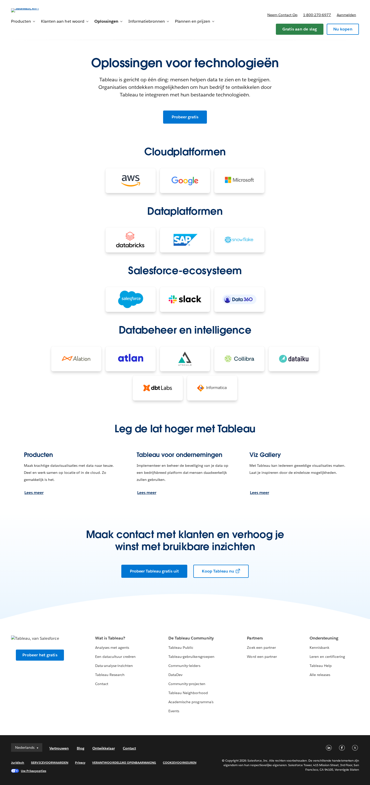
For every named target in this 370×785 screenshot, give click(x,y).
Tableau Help (321, 665)
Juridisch (17, 762)
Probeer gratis (185, 117)
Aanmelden (346, 15)
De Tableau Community (190, 638)
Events (173, 711)
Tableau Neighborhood (188, 693)
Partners (255, 638)
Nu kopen (342, 29)
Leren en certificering (327, 656)
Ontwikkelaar (103, 748)
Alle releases (320, 674)
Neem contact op (282, 15)
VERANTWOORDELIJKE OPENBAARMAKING (124, 762)
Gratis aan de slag (299, 29)
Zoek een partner (261, 647)
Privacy (80, 762)
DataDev (175, 674)
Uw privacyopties (33, 771)
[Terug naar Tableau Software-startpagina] (30, 10)
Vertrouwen (59, 748)
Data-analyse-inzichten (114, 665)
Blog (80, 748)
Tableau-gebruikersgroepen (191, 656)
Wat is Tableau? (110, 638)
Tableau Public (180, 647)
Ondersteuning (324, 638)
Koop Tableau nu (218, 571)
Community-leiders (184, 665)
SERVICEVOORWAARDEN (49, 762)
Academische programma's (190, 702)
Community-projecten (186, 684)
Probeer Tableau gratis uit (154, 571)
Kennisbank (319, 647)
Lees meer (34, 492)
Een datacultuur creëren (115, 656)
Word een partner (262, 656)
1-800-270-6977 (317, 15)
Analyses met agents (112, 647)
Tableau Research (110, 674)
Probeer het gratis (39, 655)
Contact (101, 684)
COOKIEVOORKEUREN (179, 762)
